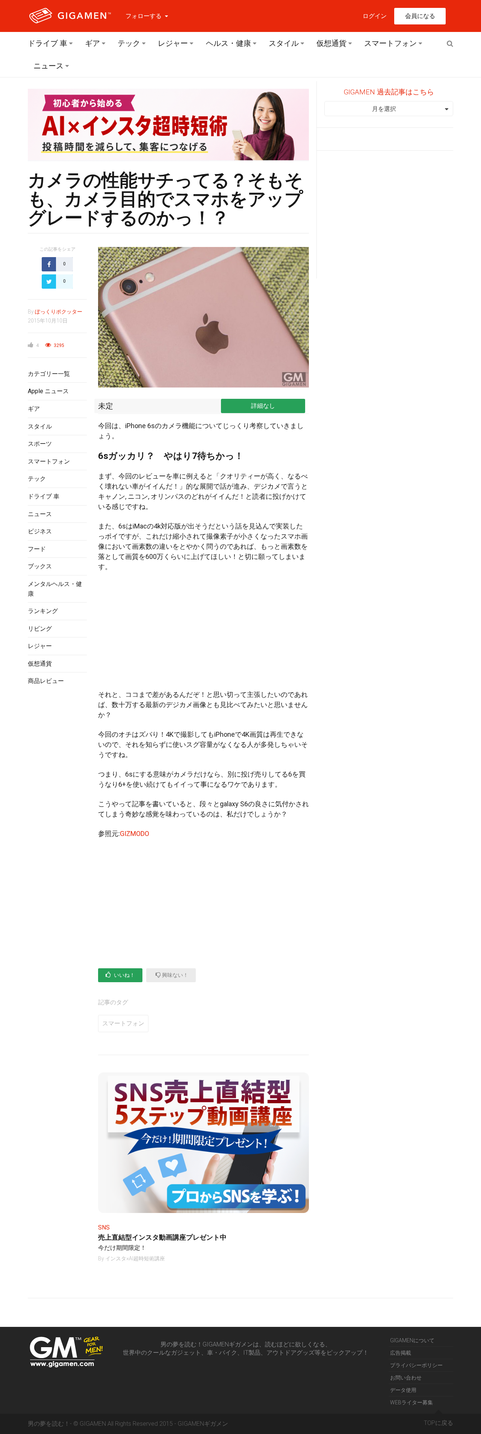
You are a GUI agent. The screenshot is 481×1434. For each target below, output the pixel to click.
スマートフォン (390, 43)
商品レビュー (46, 680)
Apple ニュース (48, 391)
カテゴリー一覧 (49, 373)
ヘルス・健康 (228, 43)
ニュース (48, 65)
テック (129, 43)
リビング (40, 628)
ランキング (43, 611)
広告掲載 (400, 1353)
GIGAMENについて (412, 1340)
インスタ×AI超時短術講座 (135, 1258)
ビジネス (40, 531)
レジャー (173, 43)
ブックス (40, 566)
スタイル (284, 43)
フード (37, 549)
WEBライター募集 (411, 1402)
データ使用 (403, 1390)
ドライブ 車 (47, 43)
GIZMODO (134, 833)
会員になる (420, 16)
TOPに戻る (438, 1422)
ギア (92, 43)
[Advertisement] (57, 814)
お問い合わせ (406, 1378)
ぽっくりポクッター (58, 312)
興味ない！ (174, 975)
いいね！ (124, 975)
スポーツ (40, 443)
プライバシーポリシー (416, 1365)
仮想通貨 (331, 43)
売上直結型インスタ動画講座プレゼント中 (162, 1237)
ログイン (375, 16)
